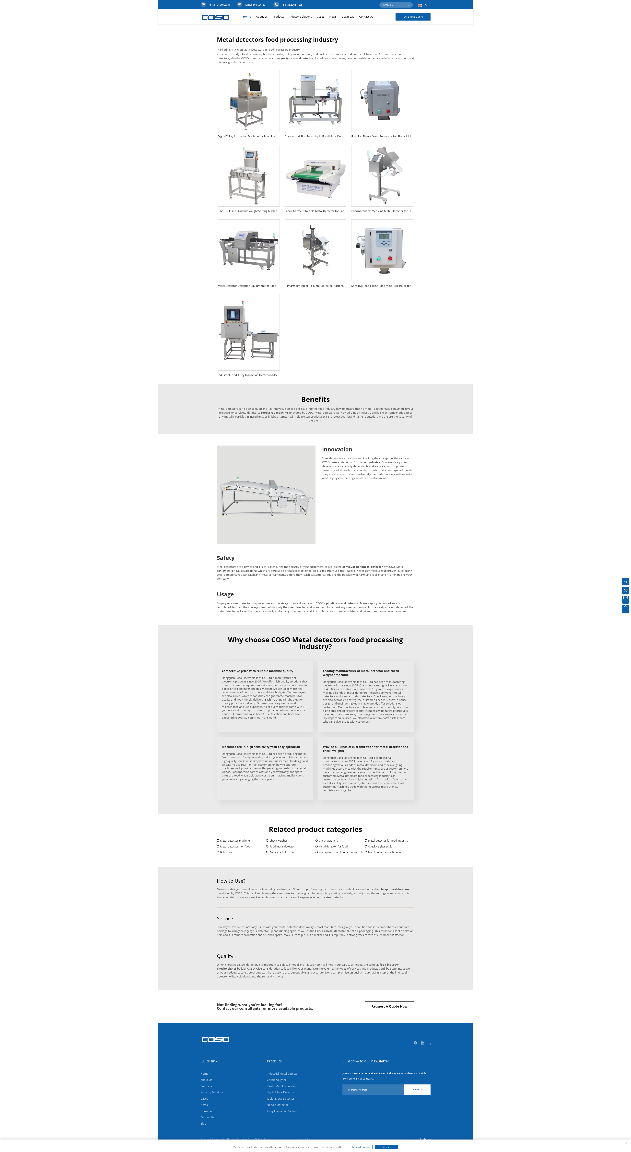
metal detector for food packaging (349, 931)
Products (278, 16)
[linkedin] (429, 1043)
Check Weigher (276, 1080)
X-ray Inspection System (282, 1111)
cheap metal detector (394, 889)
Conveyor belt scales (282, 852)
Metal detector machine (235, 840)
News (333, 16)
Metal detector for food (333, 846)
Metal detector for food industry (388, 840)
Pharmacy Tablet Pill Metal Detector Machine (315, 286)
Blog (203, 1123)
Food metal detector (282, 846)
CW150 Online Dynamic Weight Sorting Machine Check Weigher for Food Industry (270, 211)
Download (347, 16)
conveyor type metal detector (293, 58)
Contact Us (366, 16)
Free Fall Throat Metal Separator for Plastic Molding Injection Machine (395, 136)
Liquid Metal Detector (280, 1092)
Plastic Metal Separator (281, 1086)
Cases (320, 16)
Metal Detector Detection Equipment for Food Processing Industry (260, 286)
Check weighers (328, 840)
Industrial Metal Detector (283, 1073)
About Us (262, 16)
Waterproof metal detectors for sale (341, 852)
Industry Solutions (300, 16)
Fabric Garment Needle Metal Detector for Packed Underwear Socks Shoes (332, 211)
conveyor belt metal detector (362, 567)
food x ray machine (274, 412)
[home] (215, 1043)
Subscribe (417, 1089)
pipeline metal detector (342, 603)
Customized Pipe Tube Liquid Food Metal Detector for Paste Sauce (327, 136)
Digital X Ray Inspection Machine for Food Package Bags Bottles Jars (260, 136)
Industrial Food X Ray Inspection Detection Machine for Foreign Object (262, 375)
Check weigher (278, 840)
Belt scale (226, 852)
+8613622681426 (291, 4)
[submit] (409, 5)
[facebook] (415, 1043)
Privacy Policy (303, 1139)
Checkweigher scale (380, 846)
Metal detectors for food (235, 846)
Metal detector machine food (386, 852)
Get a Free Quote (413, 16)
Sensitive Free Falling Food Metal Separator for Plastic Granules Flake (395, 286)
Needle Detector (277, 1105)
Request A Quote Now (389, 1006)
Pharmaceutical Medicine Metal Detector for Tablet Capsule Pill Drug (394, 211)
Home (247, 16)
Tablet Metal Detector (280, 1098)
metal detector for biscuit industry (356, 462)
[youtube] (422, 1043)
